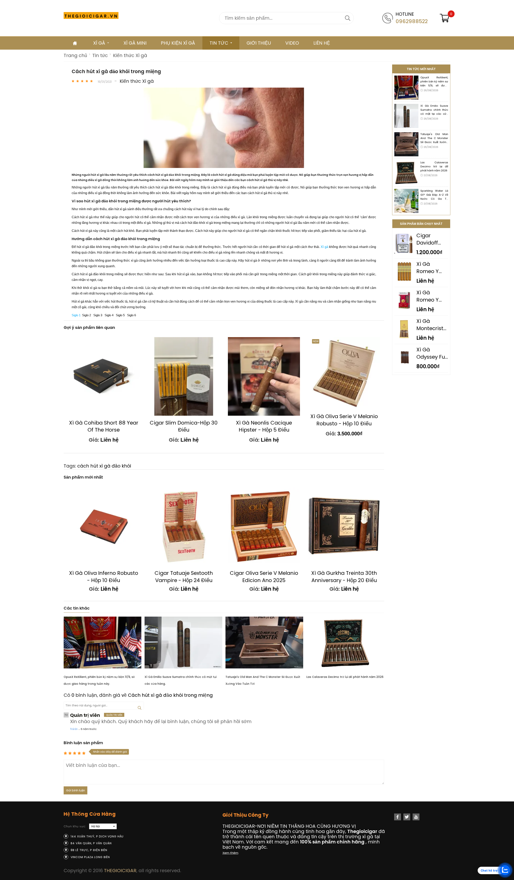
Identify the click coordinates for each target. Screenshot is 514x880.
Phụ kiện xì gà (178, 43)
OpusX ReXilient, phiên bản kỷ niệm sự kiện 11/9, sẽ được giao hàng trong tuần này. (434, 82)
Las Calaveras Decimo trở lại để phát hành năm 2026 (344, 677)
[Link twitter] (407, 817)
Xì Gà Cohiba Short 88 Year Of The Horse (103, 426)
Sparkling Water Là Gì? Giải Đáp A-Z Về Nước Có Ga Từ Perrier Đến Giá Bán (434, 195)
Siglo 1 (76, 315)
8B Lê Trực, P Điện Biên (89, 850)
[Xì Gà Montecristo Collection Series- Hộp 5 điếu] (404, 338)
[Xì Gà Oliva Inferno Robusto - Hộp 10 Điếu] (104, 526)
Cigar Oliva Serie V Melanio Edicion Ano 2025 (264, 577)
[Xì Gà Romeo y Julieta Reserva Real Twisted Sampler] (404, 309)
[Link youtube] (416, 817)
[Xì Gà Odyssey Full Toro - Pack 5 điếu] (404, 366)
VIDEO (292, 43)
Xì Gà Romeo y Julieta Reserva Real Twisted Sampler (432, 296)
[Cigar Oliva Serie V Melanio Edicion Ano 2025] (264, 526)
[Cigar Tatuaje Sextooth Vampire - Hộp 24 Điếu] (184, 526)
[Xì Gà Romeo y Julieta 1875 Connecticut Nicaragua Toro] (404, 281)
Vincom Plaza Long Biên (90, 857)
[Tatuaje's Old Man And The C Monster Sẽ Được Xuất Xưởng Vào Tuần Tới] (264, 643)
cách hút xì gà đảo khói (104, 466)
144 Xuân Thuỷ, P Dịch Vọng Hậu (97, 836)
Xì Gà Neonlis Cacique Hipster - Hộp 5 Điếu (264, 426)
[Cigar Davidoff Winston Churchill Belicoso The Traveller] (404, 252)
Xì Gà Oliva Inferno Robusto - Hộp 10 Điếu (103, 577)
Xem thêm (230, 853)
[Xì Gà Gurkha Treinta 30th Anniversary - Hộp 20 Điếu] (344, 526)
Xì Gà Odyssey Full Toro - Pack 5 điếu (431, 353)
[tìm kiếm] (348, 18)
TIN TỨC (219, 43)
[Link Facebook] (398, 817)
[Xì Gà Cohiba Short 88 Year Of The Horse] (104, 376)
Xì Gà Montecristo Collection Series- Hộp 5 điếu (431, 325)
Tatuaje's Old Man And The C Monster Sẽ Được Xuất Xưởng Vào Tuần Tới (434, 138)
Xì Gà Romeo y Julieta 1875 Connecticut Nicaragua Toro (432, 268)
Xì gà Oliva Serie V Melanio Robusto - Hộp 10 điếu (344, 420)
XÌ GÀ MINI (135, 43)
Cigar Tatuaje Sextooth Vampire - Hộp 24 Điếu (184, 577)
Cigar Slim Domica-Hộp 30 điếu (184, 426)
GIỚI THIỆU (259, 43)
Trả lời (74, 729)
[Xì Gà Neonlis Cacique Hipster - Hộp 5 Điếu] (264, 376)
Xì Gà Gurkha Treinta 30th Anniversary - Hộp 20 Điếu (344, 577)
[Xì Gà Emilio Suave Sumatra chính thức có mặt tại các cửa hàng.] (183, 643)
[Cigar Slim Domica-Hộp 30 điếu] (184, 376)
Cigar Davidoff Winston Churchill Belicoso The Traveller (432, 239)
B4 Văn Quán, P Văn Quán (91, 843)
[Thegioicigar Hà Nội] (91, 15)
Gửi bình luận (75, 790)
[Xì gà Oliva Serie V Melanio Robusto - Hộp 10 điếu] (344, 373)
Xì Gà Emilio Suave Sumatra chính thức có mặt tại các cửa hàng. (434, 110)
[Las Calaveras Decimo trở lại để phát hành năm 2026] (345, 643)
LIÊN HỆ (321, 43)
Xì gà (99, 43)
